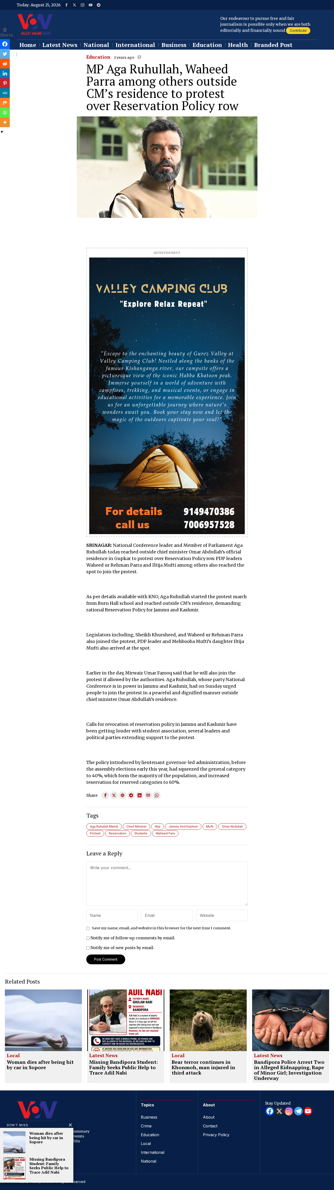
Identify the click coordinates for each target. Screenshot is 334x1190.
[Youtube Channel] (308, 1111)
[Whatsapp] (5, 112)
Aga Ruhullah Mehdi (104, 826)
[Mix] (5, 103)
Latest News (103, 1055)
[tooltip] (66, 5)
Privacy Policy (216, 1134)
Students (140, 833)
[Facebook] (5, 44)
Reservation (117, 833)
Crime (146, 1125)
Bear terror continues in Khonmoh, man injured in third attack (203, 1067)
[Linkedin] (5, 73)
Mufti (209, 826)
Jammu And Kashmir (183, 826)
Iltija (157, 826)
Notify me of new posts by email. (122, 947)
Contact (210, 1125)
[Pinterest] (5, 83)
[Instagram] (289, 1111)
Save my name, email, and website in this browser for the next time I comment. (161, 928)
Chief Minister (136, 826)
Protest (95, 833)
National (148, 1161)
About (208, 1117)
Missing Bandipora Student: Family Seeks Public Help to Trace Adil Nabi (123, 1067)
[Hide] (2, 132)
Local (13, 1055)
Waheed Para (165, 833)
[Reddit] (5, 63)
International (152, 1152)
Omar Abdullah (232, 826)
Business (149, 1117)
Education (98, 57)
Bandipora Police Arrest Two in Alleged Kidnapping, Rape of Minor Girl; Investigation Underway (289, 1070)
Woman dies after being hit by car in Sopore (40, 1064)
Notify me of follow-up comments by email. (132, 937)
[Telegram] (298, 1111)
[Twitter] (5, 54)
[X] (279, 1111)
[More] (5, 122)
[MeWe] (5, 93)
